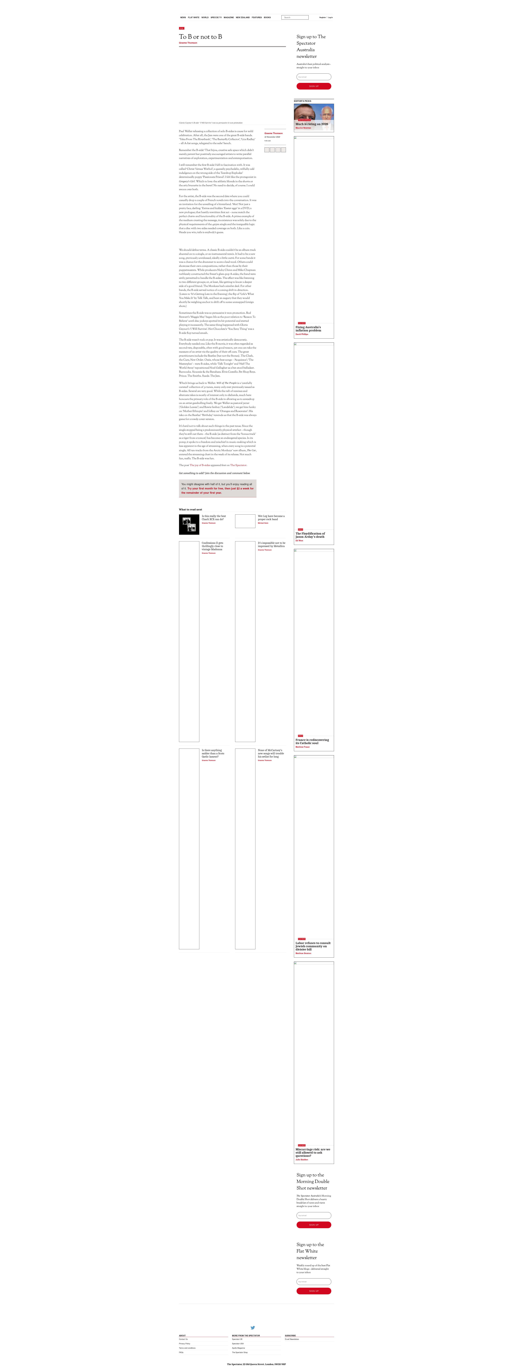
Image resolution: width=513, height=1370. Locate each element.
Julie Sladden (302, 1159)
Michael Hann (263, 523)
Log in (330, 17)
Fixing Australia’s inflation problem (308, 328)
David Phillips (302, 334)
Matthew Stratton (303, 953)
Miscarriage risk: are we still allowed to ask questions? (313, 1152)
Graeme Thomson (188, 42)
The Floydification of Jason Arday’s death (310, 535)
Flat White (301, 323)
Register (322, 17)
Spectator (256, 7)
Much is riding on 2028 (312, 124)
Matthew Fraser (303, 746)
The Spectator (238, 465)
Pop (182, 28)
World (300, 529)
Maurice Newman (303, 127)
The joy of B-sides (200, 465)
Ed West (299, 540)
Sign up (314, 86)
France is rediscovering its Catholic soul (312, 741)
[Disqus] (232, 993)
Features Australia (304, 120)
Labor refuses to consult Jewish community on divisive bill (313, 946)
